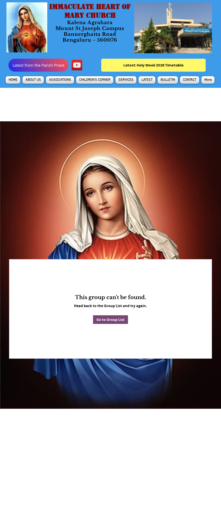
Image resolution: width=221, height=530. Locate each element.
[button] (33, 80)
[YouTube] (77, 65)
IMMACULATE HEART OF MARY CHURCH (90, 11)
